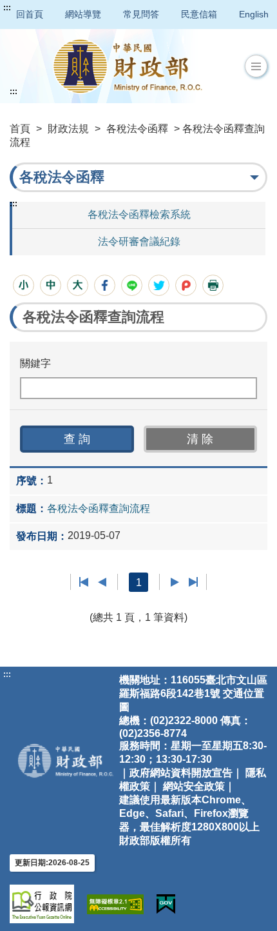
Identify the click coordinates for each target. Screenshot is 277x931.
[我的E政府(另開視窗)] (166, 904)
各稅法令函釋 (137, 128)
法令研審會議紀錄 (139, 241)
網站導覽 (83, 14)
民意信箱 (199, 14)
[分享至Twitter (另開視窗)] (158, 285)
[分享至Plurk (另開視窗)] (185, 285)
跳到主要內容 (34, 7)
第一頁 (84, 582)
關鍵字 (35, 363)
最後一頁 (193, 582)
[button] (256, 66)
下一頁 (175, 582)
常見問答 (141, 14)
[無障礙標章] (115, 904)
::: (7, 7)
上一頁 (102, 582)
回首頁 (29, 14)
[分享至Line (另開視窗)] (131, 285)
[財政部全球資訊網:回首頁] (128, 66)
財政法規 (68, 128)
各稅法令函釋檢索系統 (139, 214)
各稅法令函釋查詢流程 (98, 508)
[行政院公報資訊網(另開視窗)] (42, 904)
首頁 (20, 128)
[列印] (213, 285)
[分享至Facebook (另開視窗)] (104, 285)
